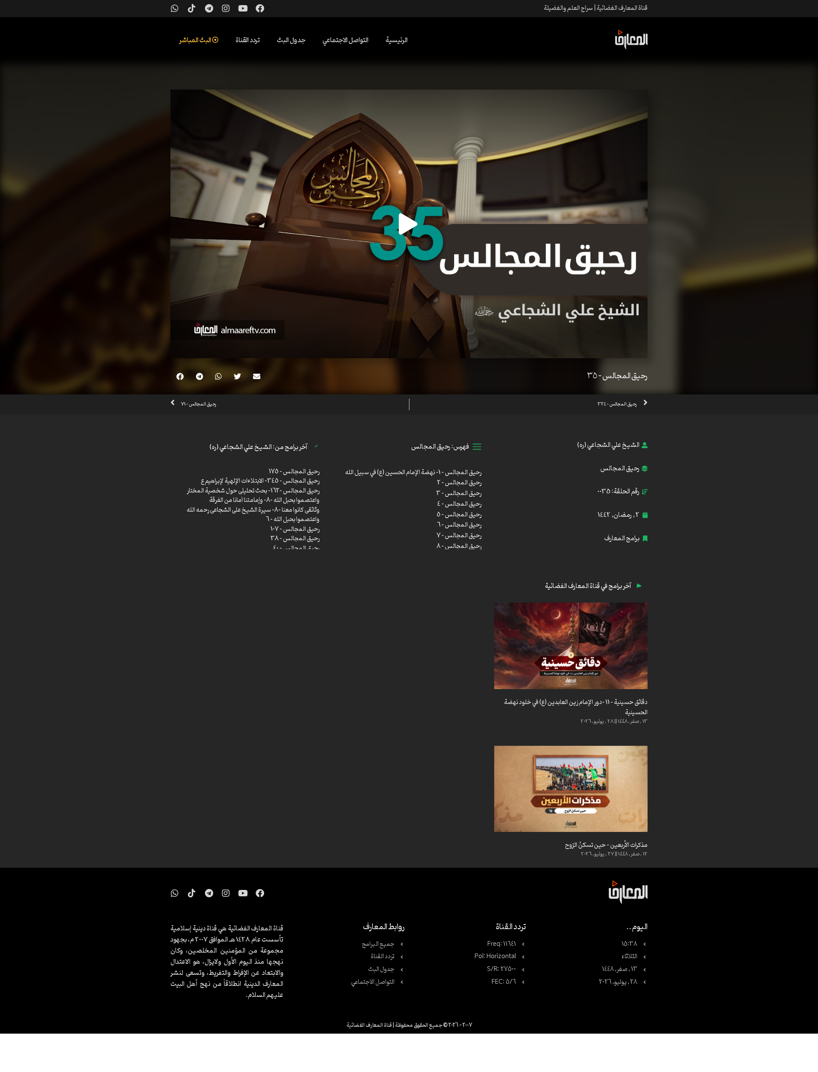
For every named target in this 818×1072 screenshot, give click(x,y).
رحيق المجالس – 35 (617, 376)
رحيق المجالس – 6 (459, 525)
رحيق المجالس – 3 (458, 493)
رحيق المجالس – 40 (296, 548)
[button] (256, 376)
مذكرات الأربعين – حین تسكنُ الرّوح (606, 845)
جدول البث (291, 40)
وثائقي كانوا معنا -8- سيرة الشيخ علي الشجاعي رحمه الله (253, 510)
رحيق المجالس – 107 (295, 529)
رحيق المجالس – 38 (295, 538)
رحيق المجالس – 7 (459, 535)
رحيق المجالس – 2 (459, 482)
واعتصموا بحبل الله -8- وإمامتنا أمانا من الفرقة (264, 500)
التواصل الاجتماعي (346, 40)
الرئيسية (397, 40)
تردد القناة (248, 40)
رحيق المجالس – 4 (459, 504)
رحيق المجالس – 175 (294, 471)
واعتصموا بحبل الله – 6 (293, 519)
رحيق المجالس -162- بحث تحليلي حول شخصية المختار (253, 491)
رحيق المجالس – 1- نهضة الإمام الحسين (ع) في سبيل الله (413, 472)
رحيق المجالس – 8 (459, 546)
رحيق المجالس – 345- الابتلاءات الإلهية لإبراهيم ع (260, 481)
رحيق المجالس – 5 (459, 514)
